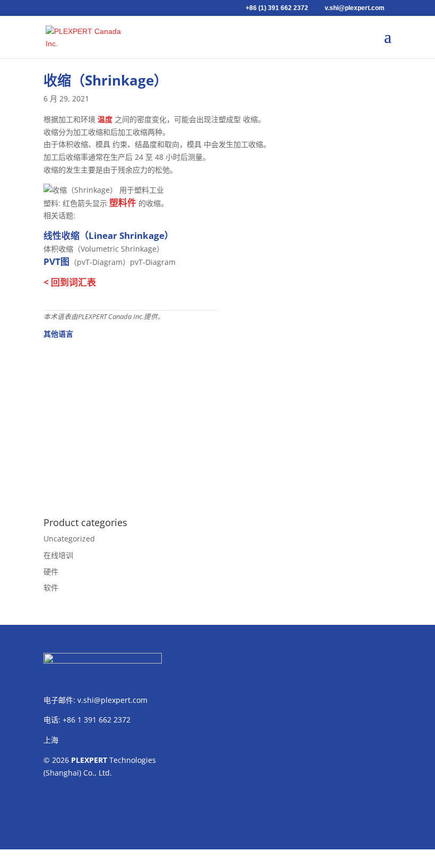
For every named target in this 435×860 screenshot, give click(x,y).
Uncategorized (69, 539)
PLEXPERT (89, 760)
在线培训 (58, 555)
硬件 (51, 571)
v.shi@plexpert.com (112, 700)
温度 (105, 119)
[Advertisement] (218, 422)
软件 (51, 587)
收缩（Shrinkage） (106, 80)
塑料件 (122, 202)
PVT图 (56, 261)
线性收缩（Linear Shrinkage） (108, 235)
